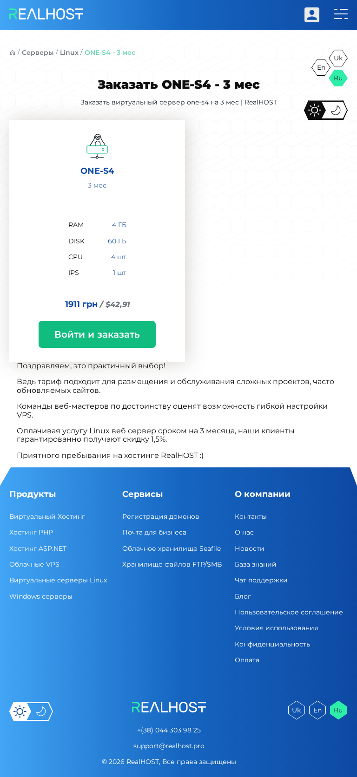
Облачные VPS (34, 564)
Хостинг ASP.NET (37, 548)
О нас (244, 532)
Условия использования (276, 628)
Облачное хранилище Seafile (171, 548)
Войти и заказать (97, 334)
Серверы (38, 52)
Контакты (251, 516)
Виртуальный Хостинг (47, 516)
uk (338, 58)
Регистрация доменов (160, 516)
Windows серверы (41, 596)
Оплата (247, 660)
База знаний (256, 564)
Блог (243, 596)
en (321, 67)
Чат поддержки (261, 580)
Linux (69, 52)
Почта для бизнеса (154, 532)
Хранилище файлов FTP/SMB (172, 564)
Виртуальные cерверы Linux (58, 580)
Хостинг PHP (31, 532)
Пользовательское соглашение (289, 612)
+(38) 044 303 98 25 (169, 730)
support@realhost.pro (169, 746)
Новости (249, 548)
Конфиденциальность (272, 644)
